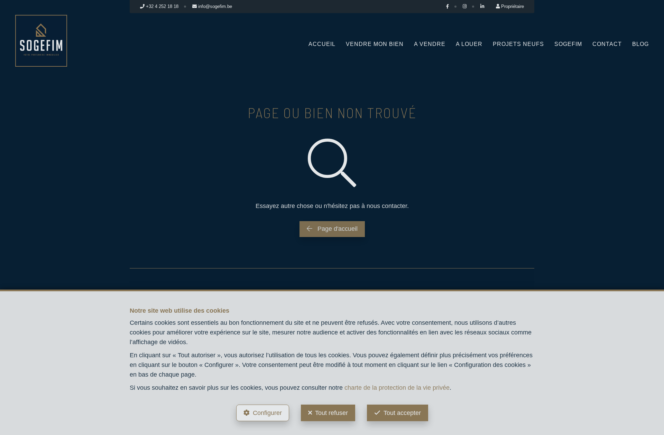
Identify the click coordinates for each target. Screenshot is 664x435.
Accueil (321, 44)
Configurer (267, 412)
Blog (640, 44)
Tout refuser (331, 412)
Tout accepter (402, 412)
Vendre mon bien (375, 44)
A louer (469, 44)
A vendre (429, 44)
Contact (607, 44)
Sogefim (568, 44)
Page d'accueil (337, 228)
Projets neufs (518, 44)
